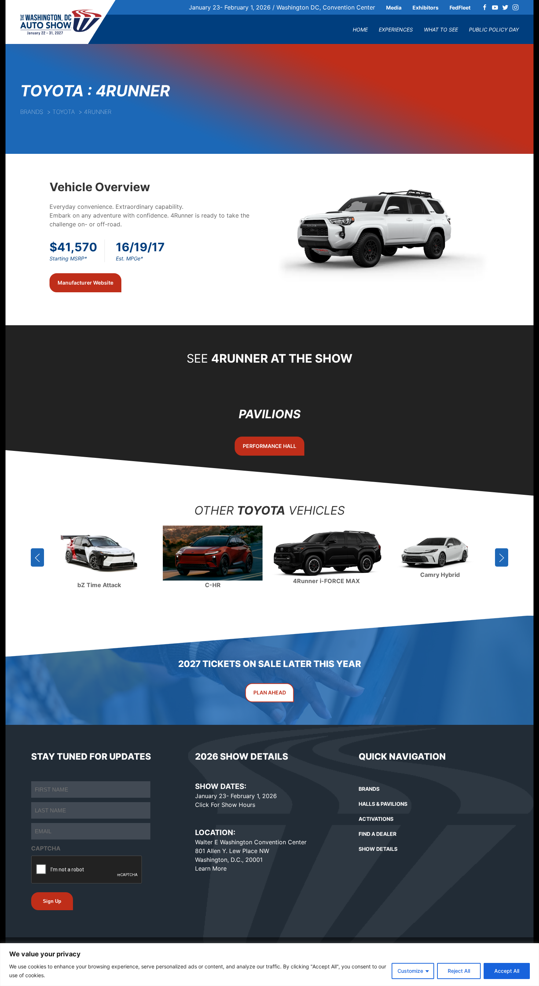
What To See (441, 29)
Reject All (459, 971)
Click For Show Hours (225, 804)
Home (360, 29)
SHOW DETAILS (378, 849)
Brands (31, 111)
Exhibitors (425, 7)
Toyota (63, 111)
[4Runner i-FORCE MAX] (326, 553)
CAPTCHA (45, 848)
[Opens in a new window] (484, 7)
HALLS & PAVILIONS (383, 804)
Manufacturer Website (85, 282)
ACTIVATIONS (376, 819)
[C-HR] (213, 553)
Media (394, 7)
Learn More (211, 868)
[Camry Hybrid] (440, 553)
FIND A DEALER (377, 834)
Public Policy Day (494, 29)
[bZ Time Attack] (99, 553)
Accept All (506, 971)
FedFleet (460, 7)
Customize (410, 971)
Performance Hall (269, 445)
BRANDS (369, 789)
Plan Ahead (269, 692)
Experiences (396, 29)
